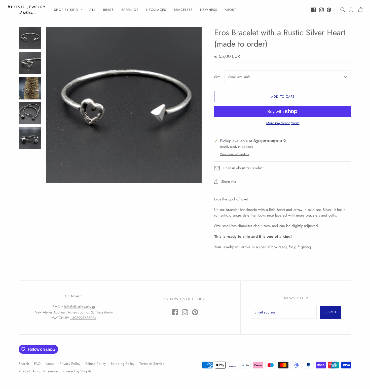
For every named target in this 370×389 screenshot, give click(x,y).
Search (24, 363)
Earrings (129, 9)
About (230, 9)
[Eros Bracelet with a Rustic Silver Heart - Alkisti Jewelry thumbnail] (30, 38)
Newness (208, 9)
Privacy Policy (69, 363)
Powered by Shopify (76, 371)
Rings (108, 9)
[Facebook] (313, 10)
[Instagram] (321, 10)
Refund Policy (95, 363)
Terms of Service (151, 363)
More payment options (283, 123)
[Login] (351, 10)
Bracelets (183, 9)
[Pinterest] (329, 10)
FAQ (37, 363)
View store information (234, 154)
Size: (217, 77)
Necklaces (156, 9)
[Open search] (342, 9)
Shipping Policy (122, 363)
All (92, 9)
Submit (330, 312)
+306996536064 (83, 317)
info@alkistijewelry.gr (79, 306)
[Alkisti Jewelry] (26, 9)
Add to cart (282, 96)
